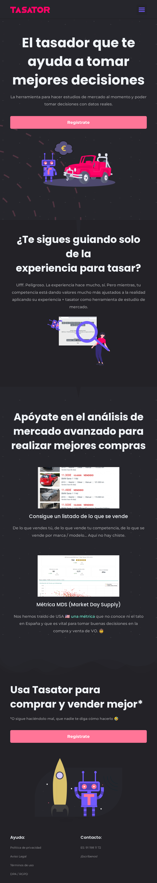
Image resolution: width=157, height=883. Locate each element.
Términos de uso (22, 865)
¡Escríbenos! (89, 856)
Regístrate (78, 122)
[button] (142, 10)
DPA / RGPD (19, 874)
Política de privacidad (25, 847)
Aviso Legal (18, 856)
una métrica (83, 616)
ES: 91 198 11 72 (91, 847)
